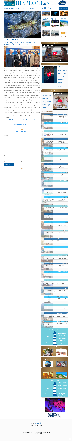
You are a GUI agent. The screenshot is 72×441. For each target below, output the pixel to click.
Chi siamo (11, 8)
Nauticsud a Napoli (31, 120)
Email (5, 150)
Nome (5, 146)
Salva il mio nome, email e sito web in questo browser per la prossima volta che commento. (21, 161)
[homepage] (36, 2)
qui (63, 343)
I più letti (18, 8)
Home (6, 8)
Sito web (5, 155)
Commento (6, 135)
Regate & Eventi (25, 119)
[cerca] (51, 8)
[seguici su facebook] (48, 8)
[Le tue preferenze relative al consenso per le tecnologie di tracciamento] (70, 439)
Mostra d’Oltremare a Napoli (12, 120)
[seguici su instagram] (42, 8)
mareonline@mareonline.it (63, 88)
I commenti (24, 8)
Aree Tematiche (63, 8)
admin (16, 119)
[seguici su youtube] (45, 8)
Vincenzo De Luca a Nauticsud (19, 121)
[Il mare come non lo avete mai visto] (22, 24)
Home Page (23, 421)
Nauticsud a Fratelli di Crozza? (22, 120)
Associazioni (21, 119)
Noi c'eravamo (33, 8)
